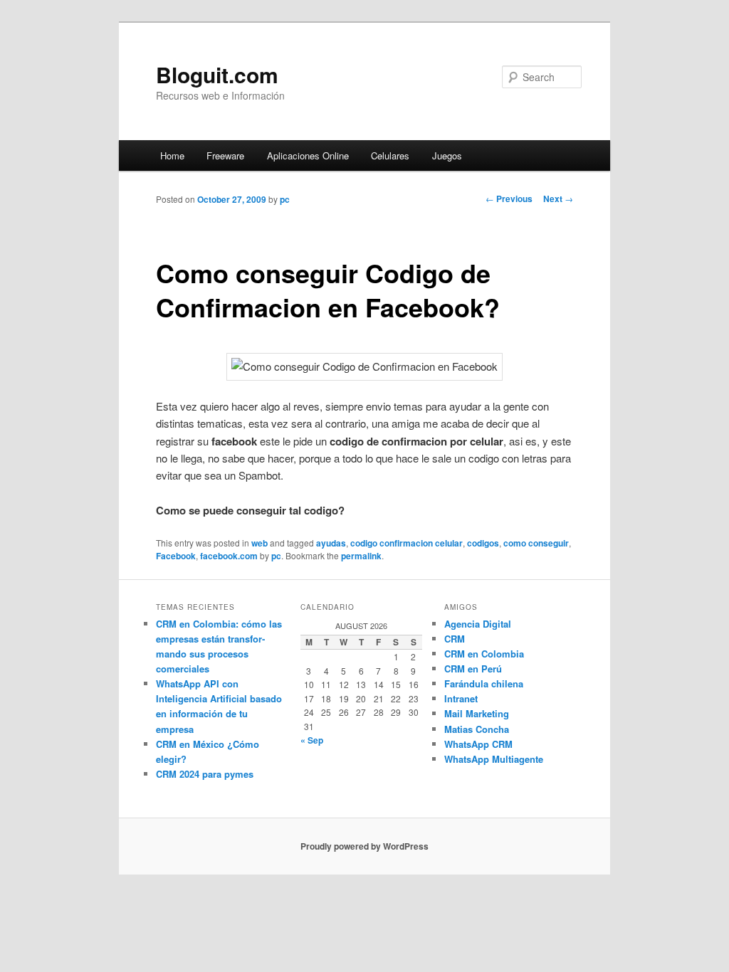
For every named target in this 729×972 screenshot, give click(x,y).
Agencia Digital (477, 623)
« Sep (311, 740)
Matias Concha (476, 729)
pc (285, 199)
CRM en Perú (473, 668)
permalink (361, 555)
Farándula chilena (483, 683)
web (259, 543)
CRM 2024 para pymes (204, 774)
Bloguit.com (217, 74)
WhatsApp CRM (478, 744)
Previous (509, 198)
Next (558, 198)
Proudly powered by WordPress (364, 846)
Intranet (461, 698)
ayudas (331, 543)
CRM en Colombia (484, 653)
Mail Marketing (476, 713)
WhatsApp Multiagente (493, 759)
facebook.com (229, 555)
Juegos (447, 155)
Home (172, 155)
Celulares (390, 155)
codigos (483, 543)
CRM (454, 638)
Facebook (176, 555)
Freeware (225, 155)
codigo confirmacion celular (406, 543)
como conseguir (536, 543)
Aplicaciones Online (308, 155)
